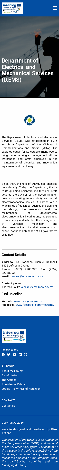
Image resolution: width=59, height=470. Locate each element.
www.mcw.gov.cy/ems (28, 301)
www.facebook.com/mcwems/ (35, 304)
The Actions (9, 379)
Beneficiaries (10, 375)
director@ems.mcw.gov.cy (26, 276)
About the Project (12, 371)
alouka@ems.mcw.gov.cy (37, 287)
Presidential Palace (13, 384)
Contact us (8, 405)
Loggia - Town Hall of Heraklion (21, 388)
